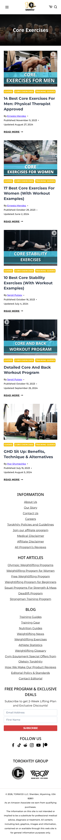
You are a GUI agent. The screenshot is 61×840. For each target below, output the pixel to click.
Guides (8, 91)
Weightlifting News (30, 634)
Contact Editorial (30, 678)
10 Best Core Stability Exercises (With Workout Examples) (28, 282)
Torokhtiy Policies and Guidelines (30, 524)
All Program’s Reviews (30, 547)
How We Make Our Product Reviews (30, 667)
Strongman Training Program (30, 599)
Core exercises (24, 91)
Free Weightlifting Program (30, 576)
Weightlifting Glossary (30, 650)
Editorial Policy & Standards (30, 673)
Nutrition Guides (30, 628)
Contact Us (30, 513)
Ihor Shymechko (16, 463)
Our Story (30, 507)
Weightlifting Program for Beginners (30, 582)
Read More (13, 131)
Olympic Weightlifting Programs (30, 565)
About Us (30, 502)
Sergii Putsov (14, 295)
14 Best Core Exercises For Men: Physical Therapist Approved (29, 103)
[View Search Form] (55, 7)
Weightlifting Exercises (30, 639)
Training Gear (30, 622)
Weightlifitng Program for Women (30, 571)
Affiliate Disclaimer (30, 541)
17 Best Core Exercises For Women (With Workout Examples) (29, 193)
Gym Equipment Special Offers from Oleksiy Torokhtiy (30, 659)
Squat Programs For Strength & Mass (30, 587)
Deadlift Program (30, 593)
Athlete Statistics (30, 645)
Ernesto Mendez (16, 116)
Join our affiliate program (30, 530)
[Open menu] (7, 7)
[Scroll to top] (55, 826)
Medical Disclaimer (30, 536)
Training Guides (45, 91)
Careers (30, 519)
